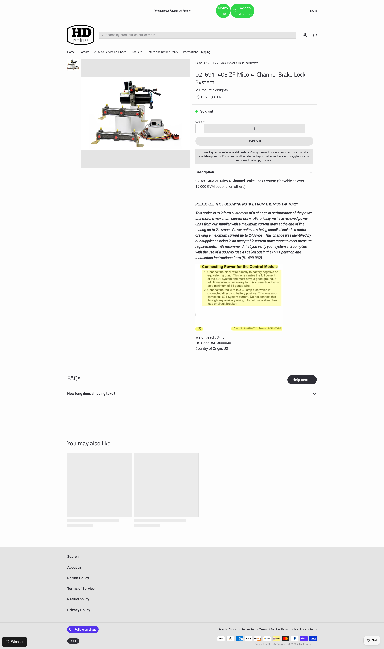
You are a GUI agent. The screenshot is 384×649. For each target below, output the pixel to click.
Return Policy (78, 578)
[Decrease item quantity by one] (200, 128)
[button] (254, 141)
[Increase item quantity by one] (309, 128)
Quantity (200, 121)
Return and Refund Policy (162, 52)
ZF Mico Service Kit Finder (110, 52)
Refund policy (78, 599)
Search (73, 556)
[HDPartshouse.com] (80, 35)
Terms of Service (81, 588)
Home (71, 52)
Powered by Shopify (265, 644)
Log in (313, 10)
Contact (84, 52)
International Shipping (196, 52)
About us (74, 567)
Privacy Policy (78, 610)
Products (136, 52)
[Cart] (313, 35)
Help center (302, 380)
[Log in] (303, 35)
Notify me (223, 11)
